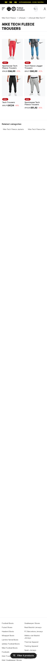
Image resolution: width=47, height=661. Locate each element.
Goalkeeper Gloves (32, 623)
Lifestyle (22, 18)
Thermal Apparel (31, 642)
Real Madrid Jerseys (33, 627)
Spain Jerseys (30, 650)
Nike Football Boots (10, 648)
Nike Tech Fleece (9, 18)
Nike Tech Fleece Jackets (13, 129)
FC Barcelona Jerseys (33, 631)
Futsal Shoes (7, 627)
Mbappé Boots (8, 635)
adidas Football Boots (11, 644)
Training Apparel (31, 646)
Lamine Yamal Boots (10, 640)
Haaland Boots (8, 631)
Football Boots (8, 623)
